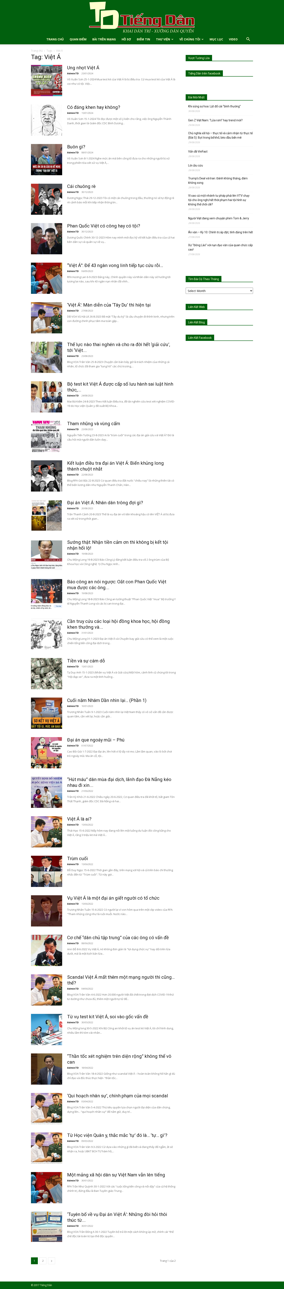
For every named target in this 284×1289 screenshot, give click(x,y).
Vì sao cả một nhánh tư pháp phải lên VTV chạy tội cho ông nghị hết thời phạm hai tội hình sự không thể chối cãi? (218, 200)
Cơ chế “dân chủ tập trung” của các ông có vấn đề (118, 937)
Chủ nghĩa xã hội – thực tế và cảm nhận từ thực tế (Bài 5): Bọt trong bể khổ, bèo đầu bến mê (220, 135)
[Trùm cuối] (46, 871)
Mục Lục (216, 39)
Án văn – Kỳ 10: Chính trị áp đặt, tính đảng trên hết (220, 232)
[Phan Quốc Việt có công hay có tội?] (46, 238)
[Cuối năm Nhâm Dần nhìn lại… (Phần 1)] (46, 713)
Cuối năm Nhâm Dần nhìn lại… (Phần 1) (107, 700)
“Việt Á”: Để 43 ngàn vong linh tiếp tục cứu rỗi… (115, 265)
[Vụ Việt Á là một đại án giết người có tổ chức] (46, 910)
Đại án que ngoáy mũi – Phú (96, 740)
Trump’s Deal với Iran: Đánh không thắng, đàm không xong (218, 180)
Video (233, 39)
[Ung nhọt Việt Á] (46, 80)
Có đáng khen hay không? (93, 107)
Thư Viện (163, 39)
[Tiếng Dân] (142, 17)
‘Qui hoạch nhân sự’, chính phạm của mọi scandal (117, 1095)
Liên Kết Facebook (200, 337)
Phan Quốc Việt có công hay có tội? (103, 225)
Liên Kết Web (196, 307)
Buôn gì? (76, 146)
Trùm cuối (77, 858)
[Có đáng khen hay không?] (46, 120)
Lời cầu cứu (195, 165)
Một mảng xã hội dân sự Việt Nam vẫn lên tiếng (116, 1174)
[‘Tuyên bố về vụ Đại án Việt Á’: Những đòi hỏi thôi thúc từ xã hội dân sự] (46, 1227)
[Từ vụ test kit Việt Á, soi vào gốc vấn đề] (46, 1029)
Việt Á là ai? (79, 819)
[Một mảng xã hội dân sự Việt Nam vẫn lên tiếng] (46, 1187)
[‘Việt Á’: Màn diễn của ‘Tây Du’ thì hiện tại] (46, 317)
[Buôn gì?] (46, 159)
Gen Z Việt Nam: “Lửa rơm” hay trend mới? (215, 120)
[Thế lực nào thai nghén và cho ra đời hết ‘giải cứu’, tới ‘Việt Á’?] (46, 357)
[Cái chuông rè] (46, 199)
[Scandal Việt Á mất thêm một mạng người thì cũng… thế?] (46, 990)
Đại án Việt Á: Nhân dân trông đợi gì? (105, 502)
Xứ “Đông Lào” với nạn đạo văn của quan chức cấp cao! (220, 247)
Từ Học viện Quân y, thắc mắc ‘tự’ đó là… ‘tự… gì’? (117, 1135)
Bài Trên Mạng (104, 39)
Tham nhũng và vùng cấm (93, 423)
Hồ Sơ (126, 39)
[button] (248, 40)
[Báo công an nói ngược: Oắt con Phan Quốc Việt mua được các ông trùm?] (46, 594)
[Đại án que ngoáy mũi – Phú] (46, 752)
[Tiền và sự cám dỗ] (46, 673)
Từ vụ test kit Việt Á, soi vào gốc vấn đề (107, 1016)
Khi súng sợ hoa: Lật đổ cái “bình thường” (214, 106)
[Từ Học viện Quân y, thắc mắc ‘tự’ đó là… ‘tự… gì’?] (46, 1148)
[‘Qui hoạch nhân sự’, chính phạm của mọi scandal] (46, 1108)
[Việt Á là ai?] (46, 831)
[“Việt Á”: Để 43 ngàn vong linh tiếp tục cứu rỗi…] (46, 278)
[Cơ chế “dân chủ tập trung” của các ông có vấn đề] (46, 950)
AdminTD (73, 73)
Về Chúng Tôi (189, 39)
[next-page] (51, 1260)
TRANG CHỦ (55, 39)
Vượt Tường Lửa (199, 58)
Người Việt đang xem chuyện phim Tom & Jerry (218, 218)
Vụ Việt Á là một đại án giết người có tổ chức (113, 898)
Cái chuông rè (81, 186)
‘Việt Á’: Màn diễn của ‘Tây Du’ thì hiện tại (109, 305)
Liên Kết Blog (196, 322)
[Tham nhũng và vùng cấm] (46, 436)
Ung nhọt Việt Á (83, 67)
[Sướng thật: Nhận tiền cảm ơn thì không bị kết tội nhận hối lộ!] (46, 555)
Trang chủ (37, 50)
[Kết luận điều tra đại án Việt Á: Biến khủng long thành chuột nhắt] (46, 476)
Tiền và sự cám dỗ (86, 660)
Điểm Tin (143, 39)
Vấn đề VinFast (197, 151)
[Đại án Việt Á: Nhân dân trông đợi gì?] (46, 515)
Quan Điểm (78, 39)
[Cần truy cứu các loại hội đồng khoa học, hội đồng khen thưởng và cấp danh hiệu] (46, 634)
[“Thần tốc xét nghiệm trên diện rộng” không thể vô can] (46, 1069)
